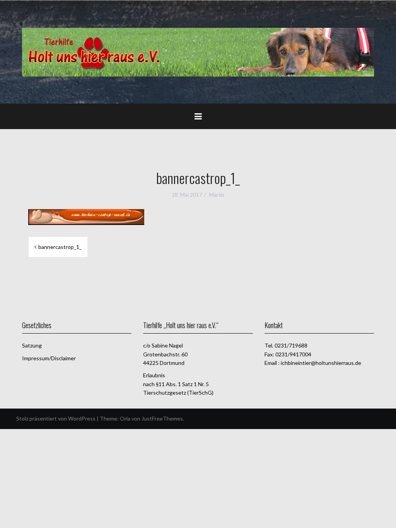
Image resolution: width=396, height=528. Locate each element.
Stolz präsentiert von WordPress (56, 418)
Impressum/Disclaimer (49, 358)
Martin (216, 195)
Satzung (32, 345)
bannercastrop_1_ (60, 247)
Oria (125, 418)
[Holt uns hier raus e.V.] (198, 51)
